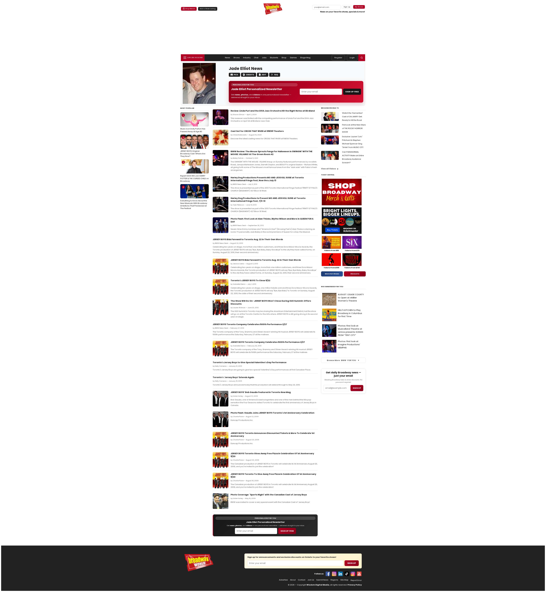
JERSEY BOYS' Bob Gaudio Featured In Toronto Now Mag (261, 392)
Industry (247, 57)
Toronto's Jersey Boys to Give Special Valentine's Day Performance (250, 362)
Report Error (356, 580)
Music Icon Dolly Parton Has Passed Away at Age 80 (192, 123)
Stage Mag (305, 57)
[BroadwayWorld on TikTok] (346, 573)
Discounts (354, 274)
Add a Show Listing (208, 9)
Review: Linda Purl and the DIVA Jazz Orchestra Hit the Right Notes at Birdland (273, 110)
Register (338, 57)
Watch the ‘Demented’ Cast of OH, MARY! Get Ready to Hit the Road (352, 116)
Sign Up (351, 563)
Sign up (357, 388)
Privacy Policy (355, 584)
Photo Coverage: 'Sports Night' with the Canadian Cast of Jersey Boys (269, 494)
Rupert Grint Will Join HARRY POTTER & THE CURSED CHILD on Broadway (194, 171)
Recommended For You (332, 287)
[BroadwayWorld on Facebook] (327, 573)
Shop (284, 57)
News (227, 57)
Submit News (322, 580)
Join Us (311, 580)
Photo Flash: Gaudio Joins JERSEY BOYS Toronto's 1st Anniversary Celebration (272, 412)
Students (274, 57)
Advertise (283, 580)
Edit (264, 74)
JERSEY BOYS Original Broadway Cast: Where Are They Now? (192, 147)
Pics (236, 74)
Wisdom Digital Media (318, 584)
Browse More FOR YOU (341, 360)
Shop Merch (190, 9)
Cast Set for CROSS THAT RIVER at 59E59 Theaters (257, 131)
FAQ (276, 74)
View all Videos (328, 168)
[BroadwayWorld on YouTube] (359, 573)
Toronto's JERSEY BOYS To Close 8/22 (250, 280)
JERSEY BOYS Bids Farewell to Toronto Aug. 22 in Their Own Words (248, 239)
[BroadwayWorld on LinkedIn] (340, 573)
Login (352, 57)
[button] (361, 57)
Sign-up (347, 7)
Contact (301, 580)
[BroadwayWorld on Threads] (352, 573)
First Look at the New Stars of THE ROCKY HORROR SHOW (354, 128)
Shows (236, 57)
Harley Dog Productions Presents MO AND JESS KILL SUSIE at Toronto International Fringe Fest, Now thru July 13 (267, 179)
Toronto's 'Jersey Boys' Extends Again (233, 377)
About (293, 580)
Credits (250, 74)
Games (293, 57)
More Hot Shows (332, 274)
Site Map (344, 580)
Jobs (264, 57)
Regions (334, 580)
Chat (256, 57)
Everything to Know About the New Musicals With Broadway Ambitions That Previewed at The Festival (193, 198)
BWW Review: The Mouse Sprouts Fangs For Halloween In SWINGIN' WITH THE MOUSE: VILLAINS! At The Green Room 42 (271, 153)
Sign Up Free (352, 91)
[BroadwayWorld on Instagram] (334, 573)
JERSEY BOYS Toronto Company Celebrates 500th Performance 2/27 (250, 324)
